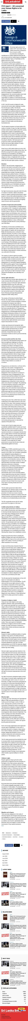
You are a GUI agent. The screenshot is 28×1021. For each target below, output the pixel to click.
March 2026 (5, 865)
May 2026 (4, 860)
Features (4, 12)
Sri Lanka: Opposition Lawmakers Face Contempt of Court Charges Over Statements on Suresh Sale (18, 895)
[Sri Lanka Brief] (2, 17)
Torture (3, 838)
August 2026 (5, 854)
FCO (2, 825)
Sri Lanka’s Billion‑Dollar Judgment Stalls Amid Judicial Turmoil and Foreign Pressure (18, 903)
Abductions (8, 832)
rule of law (15, 836)
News (8, 12)
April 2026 (4, 862)
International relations (6, 836)
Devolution (15, 832)
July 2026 (4, 856)
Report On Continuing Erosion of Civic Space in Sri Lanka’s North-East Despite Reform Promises (18, 875)
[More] (18, 21)
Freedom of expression (7, 834)
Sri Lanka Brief (8, 17)
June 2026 (5, 858)
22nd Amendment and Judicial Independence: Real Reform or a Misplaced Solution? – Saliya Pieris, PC (18, 885)
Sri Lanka (21, 836)
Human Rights (16, 834)
